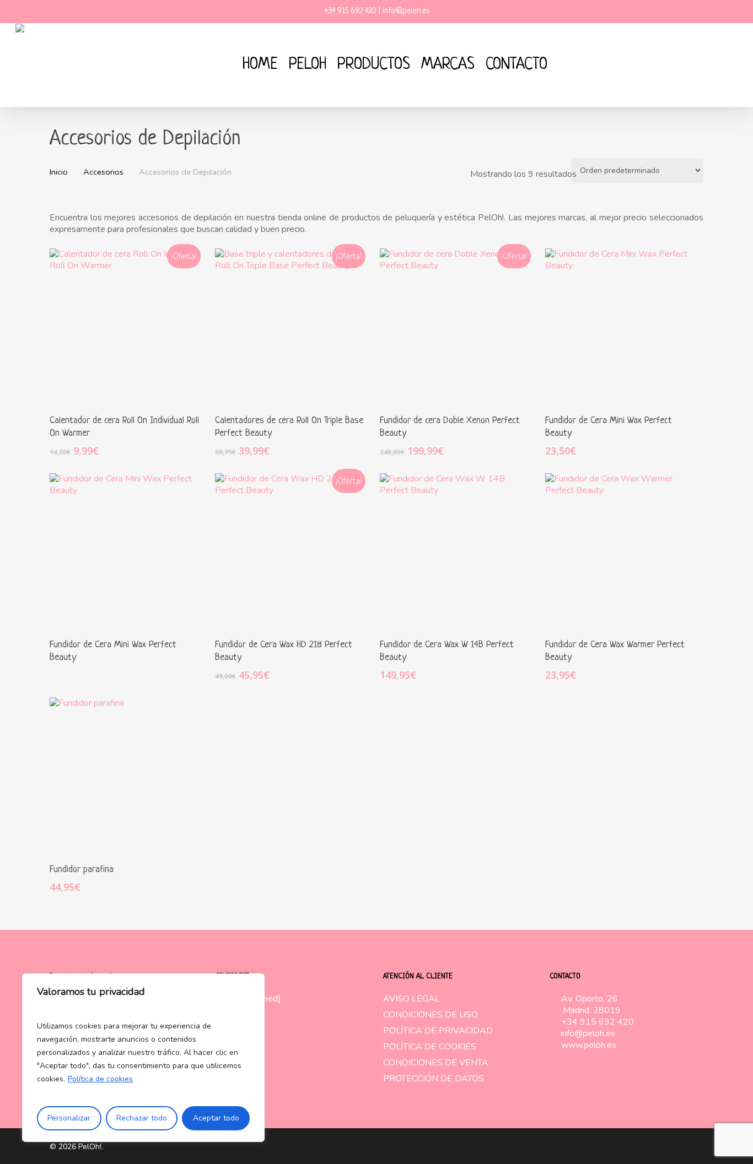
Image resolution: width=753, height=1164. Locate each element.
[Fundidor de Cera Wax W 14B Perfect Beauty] (457, 551)
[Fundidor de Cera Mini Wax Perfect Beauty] (623, 326)
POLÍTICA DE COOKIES (429, 1047)
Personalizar (68, 1118)
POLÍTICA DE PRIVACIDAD (438, 1031)
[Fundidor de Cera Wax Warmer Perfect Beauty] (623, 551)
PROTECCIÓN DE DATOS (433, 1079)
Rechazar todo (141, 1118)
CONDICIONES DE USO (430, 1015)
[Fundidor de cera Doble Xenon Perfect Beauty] (457, 326)
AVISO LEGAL (411, 999)
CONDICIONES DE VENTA (435, 1063)
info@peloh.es (588, 1033)
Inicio (59, 171)
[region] (143, 1057)
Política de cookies (100, 1079)
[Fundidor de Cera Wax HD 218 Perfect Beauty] (292, 551)
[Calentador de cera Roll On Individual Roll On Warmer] (127, 326)
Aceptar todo (216, 1118)
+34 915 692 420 (597, 1022)
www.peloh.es (588, 1045)
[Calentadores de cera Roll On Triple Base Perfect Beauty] (292, 326)
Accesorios (103, 171)
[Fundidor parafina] (127, 775)
